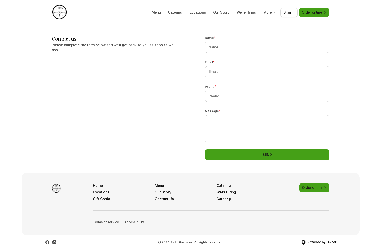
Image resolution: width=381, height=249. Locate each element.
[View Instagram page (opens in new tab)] (54, 242)
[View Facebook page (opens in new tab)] (47, 242)
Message (219, 111)
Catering (175, 12)
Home (98, 185)
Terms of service (106, 222)
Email (216, 62)
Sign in (289, 12)
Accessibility (134, 222)
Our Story (221, 12)
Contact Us (164, 199)
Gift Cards (101, 199)
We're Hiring (246, 12)
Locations (197, 12)
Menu (156, 12)
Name (216, 38)
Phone (217, 86)
